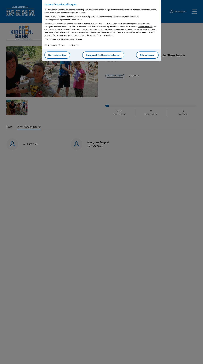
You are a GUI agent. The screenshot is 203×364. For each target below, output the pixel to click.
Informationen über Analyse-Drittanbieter (62, 39)
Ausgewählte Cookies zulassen (103, 55)
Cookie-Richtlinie (145, 26)
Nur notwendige (57, 55)
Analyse (75, 45)
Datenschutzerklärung (72, 29)
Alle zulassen (147, 55)
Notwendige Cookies (56, 45)
